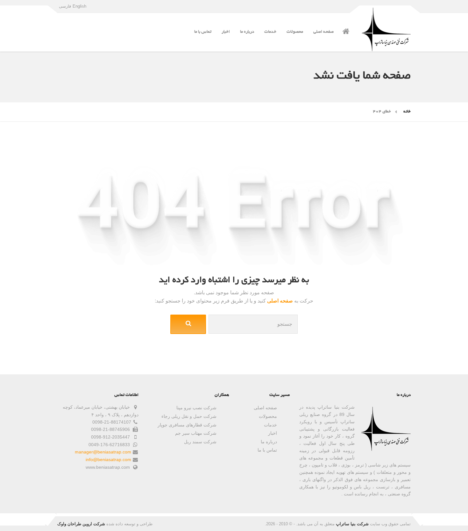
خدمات (270, 32)
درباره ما (247, 32)
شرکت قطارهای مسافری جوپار (187, 424)
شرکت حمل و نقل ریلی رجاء (188, 416)
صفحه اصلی (323, 32)
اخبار (226, 32)
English (79, 6)
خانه (407, 111)
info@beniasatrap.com (108, 459)
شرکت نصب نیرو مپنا (196, 407)
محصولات (295, 32)
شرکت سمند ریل (200, 441)
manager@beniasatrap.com (103, 451)
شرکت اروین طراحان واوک (81, 523)
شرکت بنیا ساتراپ (352, 523)
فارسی (65, 6)
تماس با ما (202, 32)
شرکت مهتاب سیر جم (195, 433)
